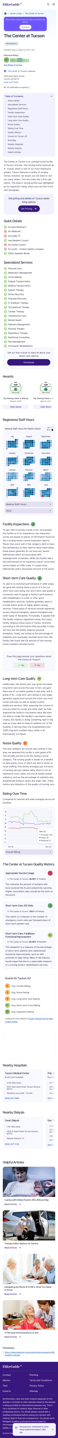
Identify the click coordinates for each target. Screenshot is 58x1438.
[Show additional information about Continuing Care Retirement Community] (19, 236)
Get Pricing (26, 208)
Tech (5, 1385)
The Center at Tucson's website (21, 71)
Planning (34, 1375)
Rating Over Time (15, 128)
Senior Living (16, 13)
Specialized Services (17, 104)
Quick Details (13, 100)
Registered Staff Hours (18, 108)
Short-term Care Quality (18, 116)
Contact (7, 1375)
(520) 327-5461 (12, 1098)
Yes (22, 665)
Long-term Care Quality (18, 120)
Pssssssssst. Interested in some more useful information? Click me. (34, 1429)
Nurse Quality (14, 124)
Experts (7, 1391)
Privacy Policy (37, 1385)
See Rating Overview (13, 65)
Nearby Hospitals (15, 144)
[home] (12, 4)
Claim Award (15, 407)
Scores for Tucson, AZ (17, 136)
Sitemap (34, 1391)
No (38, 665)
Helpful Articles (14, 152)
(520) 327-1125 (12, 1144)
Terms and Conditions (41, 1380)
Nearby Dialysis (15, 148)
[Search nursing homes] (48, 4)
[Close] (53, 1429)
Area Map (12, 140)
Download (25, 27)
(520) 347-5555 (11, 82)
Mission (6, 1380)
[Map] (29, 1045)
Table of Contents (14, 97)
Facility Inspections (16, 112)
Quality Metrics (14, 132)
